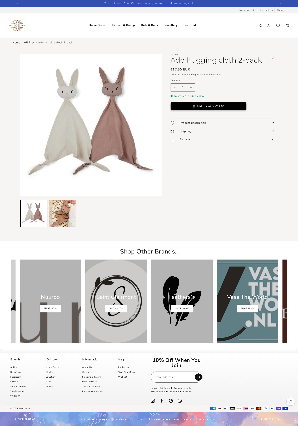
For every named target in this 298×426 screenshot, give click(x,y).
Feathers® (15, 377)
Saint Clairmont (18, 387)
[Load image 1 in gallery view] (34, 213)
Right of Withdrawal (92, 391)
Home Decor (97, 25)
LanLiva (14, 382)
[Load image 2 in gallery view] (62, 213)
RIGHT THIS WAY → (272, 419)
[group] (50, 301)
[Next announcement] (280, 3)
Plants (49, 387)
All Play (29, 42)
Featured (190, 25)
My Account (124, 367)
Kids (48, 382)
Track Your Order (126, 372)
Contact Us (266, 10)
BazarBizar (15, 372)
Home (16, 42)
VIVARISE (15, 396)
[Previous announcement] (18, 3)
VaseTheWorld (17, 391)
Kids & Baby (149, 25)
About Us (282, 10)
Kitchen (50, 372)
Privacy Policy (89, 382)
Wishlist (122, 377)
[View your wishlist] (278, 25)
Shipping (192, 74)
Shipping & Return (91, 377)
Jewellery (170, 25)
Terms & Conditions (92, 387)
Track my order (247, 10)
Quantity (175, 80)
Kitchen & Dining (123, 25)
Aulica (13, 367)
